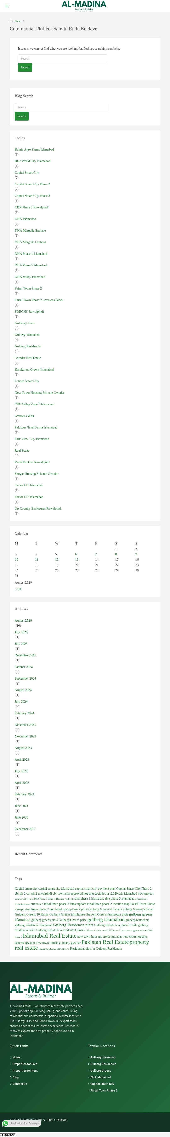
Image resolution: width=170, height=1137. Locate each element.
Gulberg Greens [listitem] (100, 1070)
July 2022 (21, 771)
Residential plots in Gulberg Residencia (96, 948)
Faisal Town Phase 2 (28, 288)
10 (16, 559)
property (139, 942)
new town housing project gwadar (99, 936)
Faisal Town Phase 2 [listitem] (103, 1090)
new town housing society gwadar (58, 942)
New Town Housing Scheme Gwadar (39, 392)
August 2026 (23, 620)
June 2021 (21, 806)
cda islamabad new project (136, 893)
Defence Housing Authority (61, 899)
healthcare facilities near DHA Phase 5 (102, 930)
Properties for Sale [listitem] (25, 1064)
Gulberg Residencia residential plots (59, 930)
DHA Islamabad (25, 219)
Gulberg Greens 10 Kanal (32, 914)
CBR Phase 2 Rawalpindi (32, 207)
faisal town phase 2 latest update (65, 904)
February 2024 (24, 713)
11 (36, 559)
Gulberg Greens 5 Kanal (137, 909)
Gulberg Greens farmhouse (67, 914)
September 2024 (25, 678)
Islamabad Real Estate (49, 935)
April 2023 (22, 759)
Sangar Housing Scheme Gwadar (36, 473)
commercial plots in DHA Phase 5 (31, 899)
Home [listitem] (17, 1057)
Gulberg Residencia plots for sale (115, 925)
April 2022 (22, 782)
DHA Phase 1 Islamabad (31, 253)
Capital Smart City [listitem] (102, 1084)
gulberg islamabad (106, 919)
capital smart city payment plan (95, 888)
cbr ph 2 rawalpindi (39, 893)
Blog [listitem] (16, 1077)
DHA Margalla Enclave (30, 230)
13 (77, 559)
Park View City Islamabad (32, 439)
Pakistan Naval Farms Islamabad (36, 427)
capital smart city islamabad (56, 888)
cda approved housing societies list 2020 (91, 893)
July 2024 (21, 701)
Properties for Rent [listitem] (25, 1070)
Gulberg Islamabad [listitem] (102, 1057)
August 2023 (23, 748)
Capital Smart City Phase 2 (32, 184)
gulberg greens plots (44, 920)
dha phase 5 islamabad (120, 898)
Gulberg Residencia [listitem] (103, 1064)
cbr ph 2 (20, 893)
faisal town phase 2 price (71, 909)
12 (56, 559)
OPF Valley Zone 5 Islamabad (34, 404)
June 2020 (21, 817)
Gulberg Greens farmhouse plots (107, 914)
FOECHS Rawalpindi (29, 311)
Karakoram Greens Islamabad (34, 369)
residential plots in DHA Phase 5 (54, 949)
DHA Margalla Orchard (30, 242)
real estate (26, 947)
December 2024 (25, 655)
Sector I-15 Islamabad (29, 485)
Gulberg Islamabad (27, 334)
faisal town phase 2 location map (108, 904)
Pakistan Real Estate (105, 942)
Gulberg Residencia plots (73, 925)
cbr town (58, 893)
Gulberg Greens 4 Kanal (104, 909)
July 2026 (21, 632)
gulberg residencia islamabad (33, 925)
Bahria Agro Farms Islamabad (34, 149)
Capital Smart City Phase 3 (32, 195)
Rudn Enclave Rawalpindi (32, 462)
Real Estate (22, 450)
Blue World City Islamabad (32, 161)
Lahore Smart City (27, 381)
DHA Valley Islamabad (30, 277)
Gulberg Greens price (72, 920)
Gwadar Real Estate (28, 358)
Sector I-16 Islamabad (29, 497)
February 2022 (24, 794)
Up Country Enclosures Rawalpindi (38, 508)
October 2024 (24, 667)
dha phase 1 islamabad (89, 898)
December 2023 (25, 724)
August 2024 (23, 690)
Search (25, 67)
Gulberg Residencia (28, 346)
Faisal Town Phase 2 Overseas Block (39, 300)
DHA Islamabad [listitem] (100, 1077)
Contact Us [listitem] (20, 1084)
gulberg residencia (137, 920)
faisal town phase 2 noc (39, 909)
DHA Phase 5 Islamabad (31, 265)
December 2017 (25, 829)
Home (18, 21)
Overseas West (24, 416)
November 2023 (25, 736)
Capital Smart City (27, 172)
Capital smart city (26, 888)
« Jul (18, 589)
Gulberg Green (24, 323)
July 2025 (21, 643)
